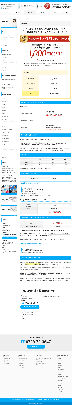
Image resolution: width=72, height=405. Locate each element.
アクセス (54, 13)
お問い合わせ (66, 13)
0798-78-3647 (30, 303)
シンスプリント (4, 147)
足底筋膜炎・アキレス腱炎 (7, 129)
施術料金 (30, 13)
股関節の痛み (4, 122)
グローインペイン (5, 138)
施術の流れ (18, 13)
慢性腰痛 (4, 110)
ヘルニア (3, 104)
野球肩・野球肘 (5, 135)
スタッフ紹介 (42, 13)
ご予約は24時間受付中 (30, 307)
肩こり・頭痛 (4, 119)
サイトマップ (4, 70)
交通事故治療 (4, 157)
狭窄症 (3, 107)
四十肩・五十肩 (5, 116)
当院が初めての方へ (6, 35)
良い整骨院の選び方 (6, 84)
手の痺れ (4, 154)
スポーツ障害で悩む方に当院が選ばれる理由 (9, 80)
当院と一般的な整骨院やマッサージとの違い (8, 88)
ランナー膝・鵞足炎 (5, 141)
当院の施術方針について (6, 54)
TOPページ (6, 13)
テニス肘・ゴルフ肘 (5, 132)
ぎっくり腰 (4, 101)
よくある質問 (4, 45)
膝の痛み (4, 126)
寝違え (3, 113)
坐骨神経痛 (4, 98)
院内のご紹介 (4, 64)
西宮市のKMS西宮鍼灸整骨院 (38, 403)
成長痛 (3, 144)
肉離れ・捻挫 (4, 151)
